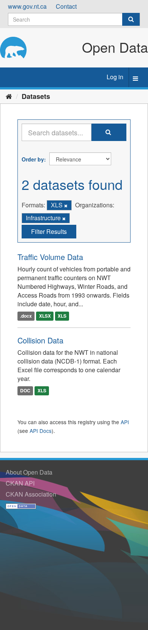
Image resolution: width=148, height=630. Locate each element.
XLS (62, 316)
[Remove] (66, 205)
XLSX (45, 316)
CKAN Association (31, 494)
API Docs (41, 430)
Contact (66, 6)
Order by (33, 159)
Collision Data (40, 340)
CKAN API (20, 483)
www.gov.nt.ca (27, 6)
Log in (115, 76)
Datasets (36, 96)
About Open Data (29, 472)
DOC (25, 390)
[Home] (9, 96)
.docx (26, 316)
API (125, 422)
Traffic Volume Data (50, 256)
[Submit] (131, 19)
